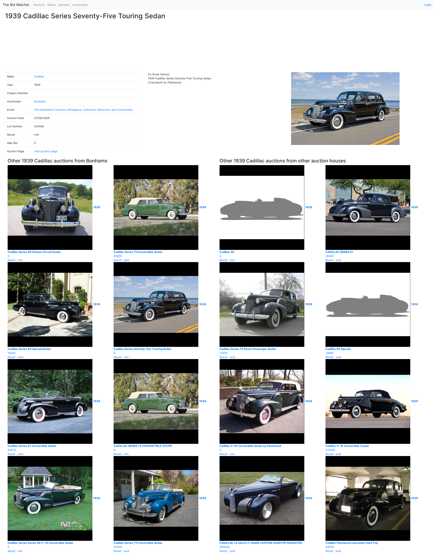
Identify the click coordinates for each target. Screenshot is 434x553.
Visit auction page (45, 151)
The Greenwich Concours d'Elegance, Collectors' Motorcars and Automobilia (83, 109)
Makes (51, 4)
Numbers (64, 4)
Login (427, 4)
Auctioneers (80, 4)
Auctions (39, 4)
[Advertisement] (217, 47)
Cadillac (39, 76)
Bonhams (40, 101)
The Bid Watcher (16, 5)
